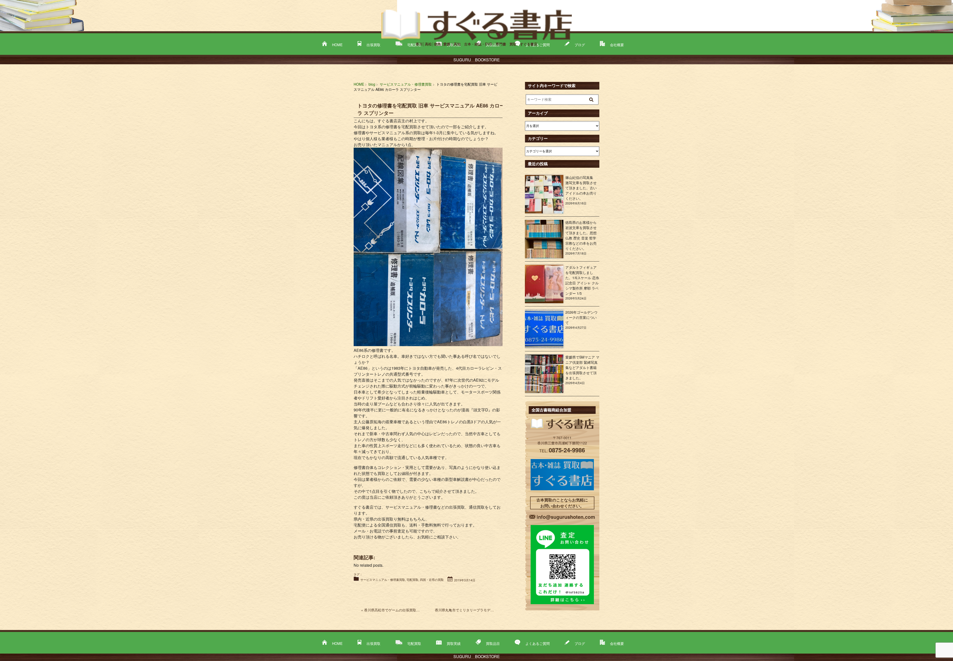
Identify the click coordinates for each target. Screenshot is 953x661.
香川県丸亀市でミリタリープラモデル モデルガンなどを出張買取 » (490, 609)
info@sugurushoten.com (566, 516)
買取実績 (454, 643)
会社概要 (617, 643)
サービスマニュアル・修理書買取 (382, 579)
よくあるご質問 (537, 643)
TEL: (562, 451)
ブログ (580, 643)
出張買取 (373, 643)
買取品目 (493, 643)
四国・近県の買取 (432, 579)
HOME (337, 643)
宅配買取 (412, 579)
